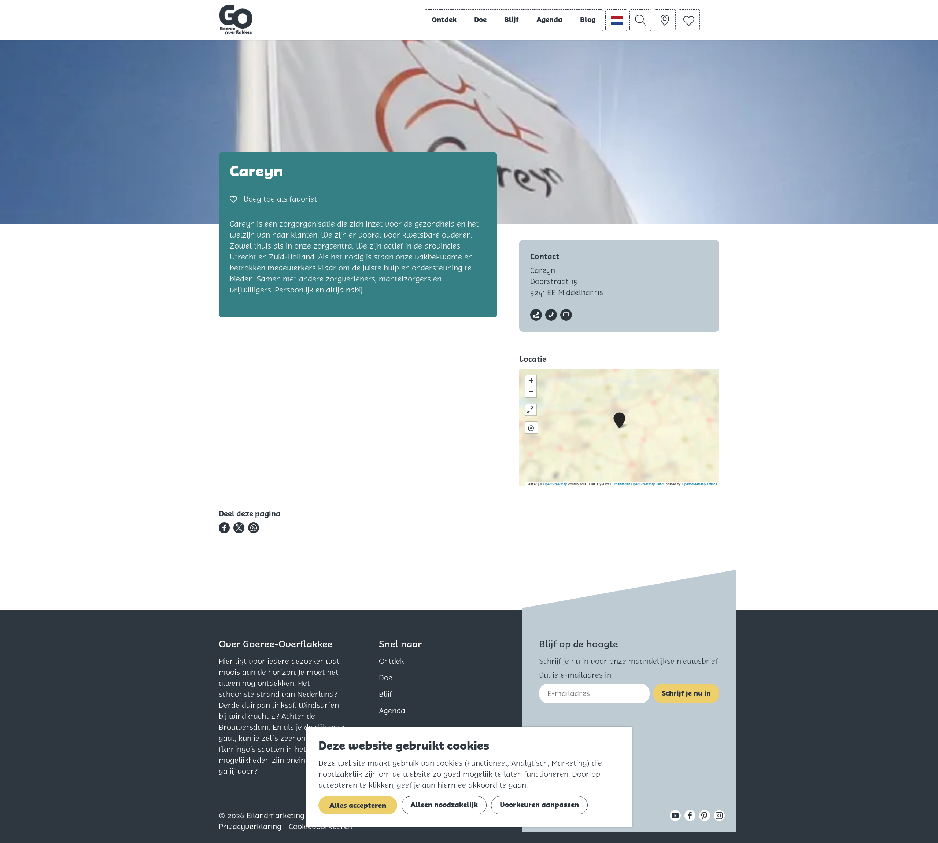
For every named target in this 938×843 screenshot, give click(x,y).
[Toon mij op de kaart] (531, 427)
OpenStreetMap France (699, 484)
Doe (385, 677)
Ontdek (391, 661)
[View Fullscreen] (530, 409)
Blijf (385, 694)
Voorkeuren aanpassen (539, 804)
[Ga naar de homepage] (235, 20)
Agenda (392, 710)
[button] (619, 420)
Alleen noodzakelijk (444, 804)
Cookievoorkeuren (320, 826)
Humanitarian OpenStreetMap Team (637, 484)
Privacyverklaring (251, 826)
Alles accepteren (357, 805)
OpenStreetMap (555, 484)
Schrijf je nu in (686, 693)
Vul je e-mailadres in (575, 675)
